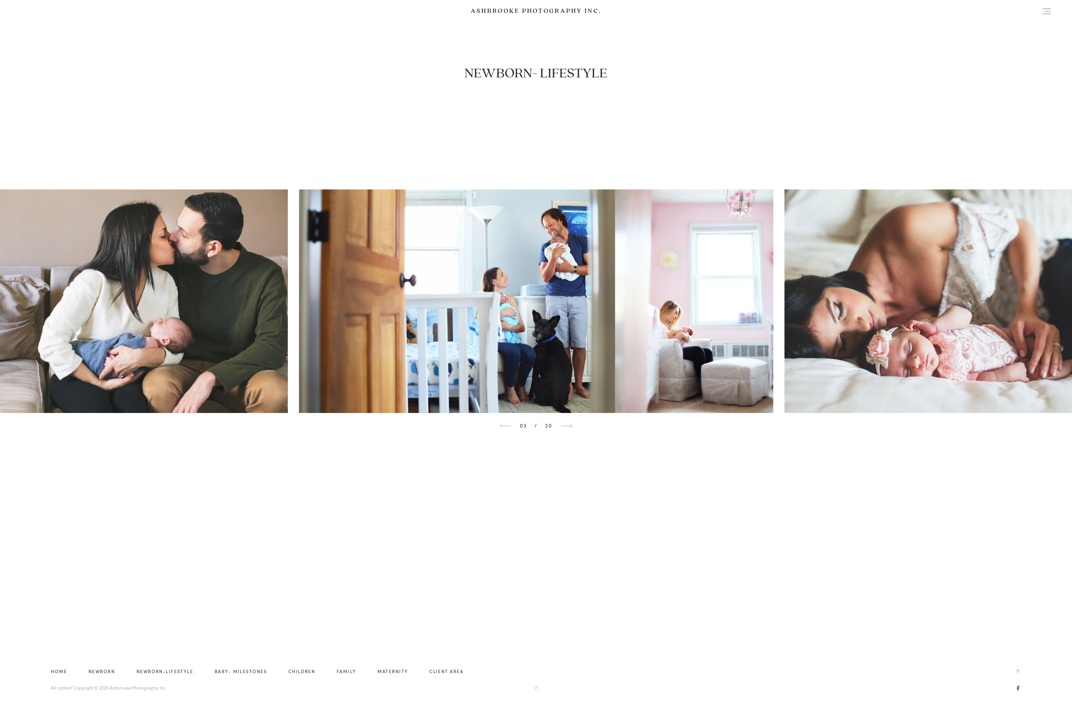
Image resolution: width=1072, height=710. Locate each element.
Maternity (392, 671)
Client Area (446, 671)
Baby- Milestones (241, 671)
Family (346, 671)
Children (301, 671)
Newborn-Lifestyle (165, 671)
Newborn (101, 671)
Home (59, 671)
